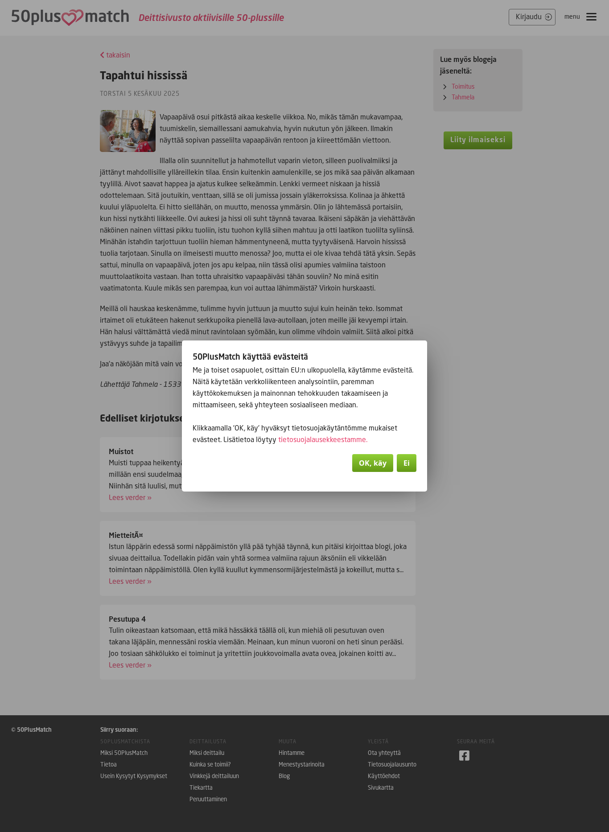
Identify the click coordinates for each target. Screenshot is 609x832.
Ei (406, 463)
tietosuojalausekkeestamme (322, 439)
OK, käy (373, 463)
